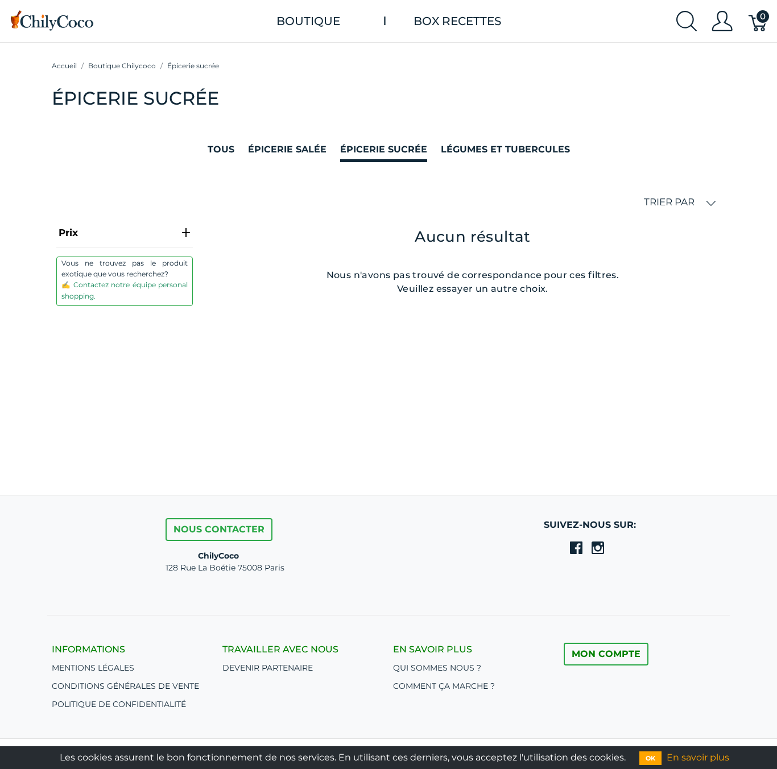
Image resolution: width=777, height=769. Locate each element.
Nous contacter (218, 529)
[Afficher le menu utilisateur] (722, 21)
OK (650, 758)
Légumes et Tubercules (505, 149)
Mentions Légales (93, 668)
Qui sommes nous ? (437, 668)
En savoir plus (698, 757)
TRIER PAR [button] (670, 202)
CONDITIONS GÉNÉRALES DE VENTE (125, 686)
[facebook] (576, 548)
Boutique (308, 21)
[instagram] (598, 548)
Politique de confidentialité (119, 704)
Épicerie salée (287, 149)
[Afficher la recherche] (686, 21)
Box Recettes (457, 21)
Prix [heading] (68, 232)
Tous (221, 149)
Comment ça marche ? (444, 686)
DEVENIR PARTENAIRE (267, 668)
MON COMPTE (606, 653)
